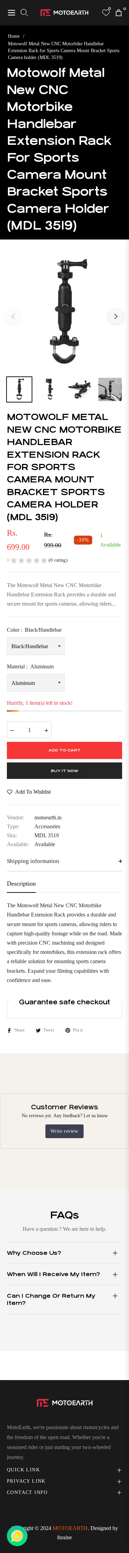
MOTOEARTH (70, 1528)
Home (14, 36)
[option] (64, 313)
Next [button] (115, 316)
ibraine (64, 1537)
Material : (30, 666)
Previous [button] (13, 316)
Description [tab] (21, 883)
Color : (34, 630)
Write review (64, 1131)
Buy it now (64, 771)
